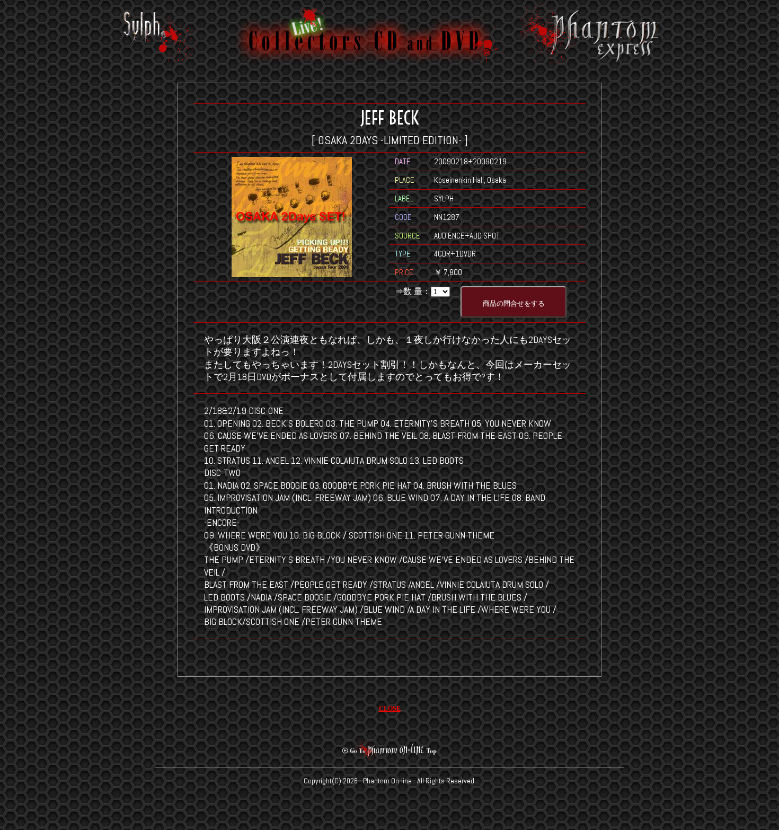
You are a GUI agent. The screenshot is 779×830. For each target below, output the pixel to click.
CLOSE (390, 708)
